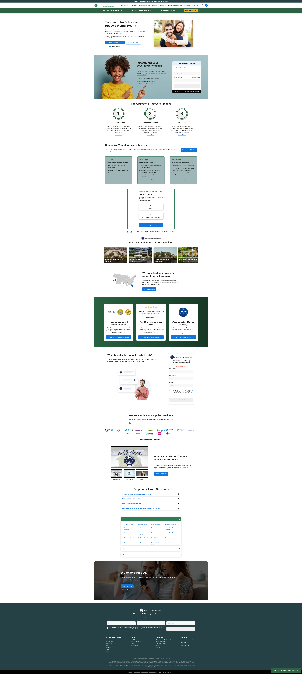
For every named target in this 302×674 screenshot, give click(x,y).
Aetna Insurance (155, 524)
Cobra (125, 543)
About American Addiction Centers (119, 337)
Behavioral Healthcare (130, 538)
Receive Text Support (134, 42)
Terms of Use (144, 672)
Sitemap (130, 672)
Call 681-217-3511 (190, 10)
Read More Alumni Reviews (151, 337)
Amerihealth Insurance (157, 528)
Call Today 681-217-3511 (115, 42)
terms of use (130, 627)
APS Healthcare (142, 524)
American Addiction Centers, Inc (162, 658)
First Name (172, 368)
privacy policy (182, 391)
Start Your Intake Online (162, 1)
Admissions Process (161, 474)
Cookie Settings (153, 672)
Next (187, 85)
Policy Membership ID (179, 77)
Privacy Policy (137, 672)
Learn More (118, 135)
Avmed (153, 533)
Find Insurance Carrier (179, 70)
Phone (171, 382)
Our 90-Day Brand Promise (183, 337)
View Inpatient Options (189, 150)
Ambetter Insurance (170, 524)
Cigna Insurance (169, 538)
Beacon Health (169, 533)
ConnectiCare (168, 543)
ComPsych (140, 543)
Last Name (172, 375)
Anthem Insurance (129, 533)
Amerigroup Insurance (143, 528)
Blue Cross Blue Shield (143, 538)
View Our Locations (149, 289)
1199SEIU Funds (128, 524)
